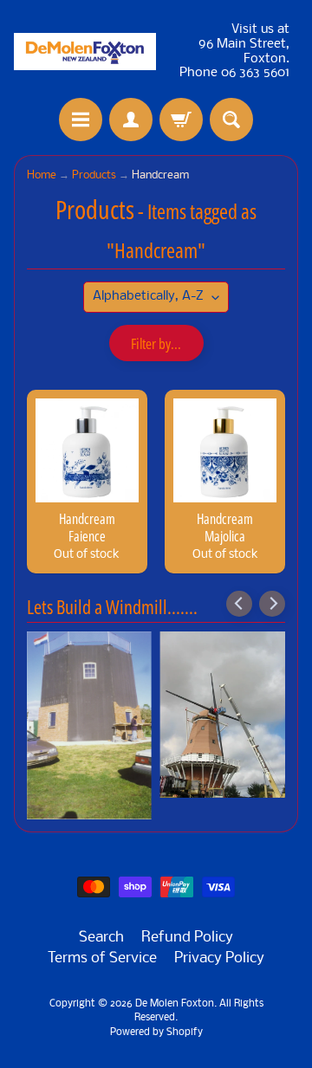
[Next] (272, 604)
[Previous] (239, 604)
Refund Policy (187, 937)
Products (94, 175)
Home (41, 175)
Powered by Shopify (156, 1032)
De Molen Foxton (174, 1004)
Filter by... (156, 343)
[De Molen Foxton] (85, 51)
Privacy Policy (219, 958)
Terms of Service (102, 958)
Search (101, 937)
